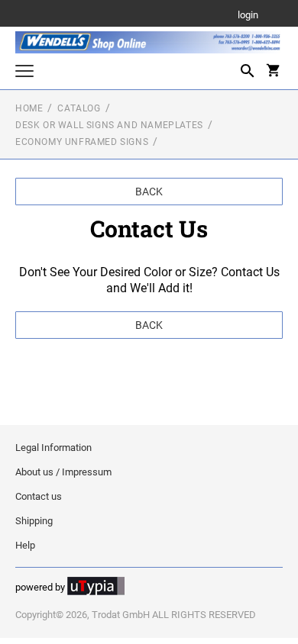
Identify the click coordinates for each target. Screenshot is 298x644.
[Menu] (24, 72)
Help (25, 545)
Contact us (38, 496)
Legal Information (53, 447)
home (29, 108)
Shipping (34, 520)
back (149, 191)
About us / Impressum (63, 472)
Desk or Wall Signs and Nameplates (109, 125)
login (248, 16)
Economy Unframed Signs (81, 142)
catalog (78, 108)
